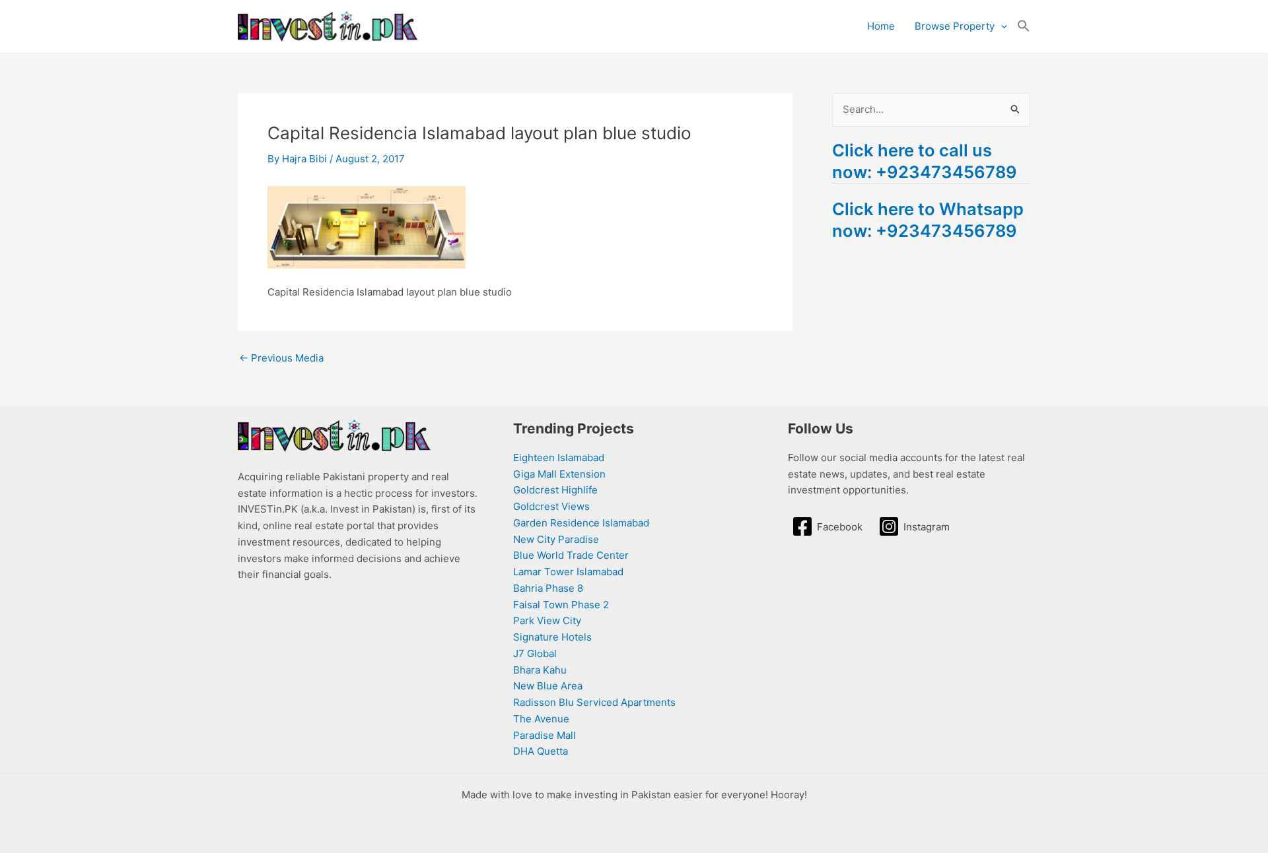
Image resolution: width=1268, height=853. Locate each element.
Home (881, 26)
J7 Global (535, 653)
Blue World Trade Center (571, 555)
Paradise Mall (544, 735)
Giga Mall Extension (559, 474)
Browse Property (955, 26)
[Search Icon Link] (1023, 26)
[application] (1001, 26)
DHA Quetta (540, 751)
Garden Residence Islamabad (581, 523)
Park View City (547, 620)
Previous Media (281, 358)
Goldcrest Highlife (555, 490)
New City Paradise (556, 539)
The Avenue (541, 718)
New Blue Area (547, 685)
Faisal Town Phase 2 (561, 604)
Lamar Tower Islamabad (568, 571)
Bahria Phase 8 (548, 588)
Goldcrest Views (551, 506)
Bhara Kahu (540, 670)
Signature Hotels (552, 637)
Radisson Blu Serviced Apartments (594, 702)
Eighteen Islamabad (558, 457)
